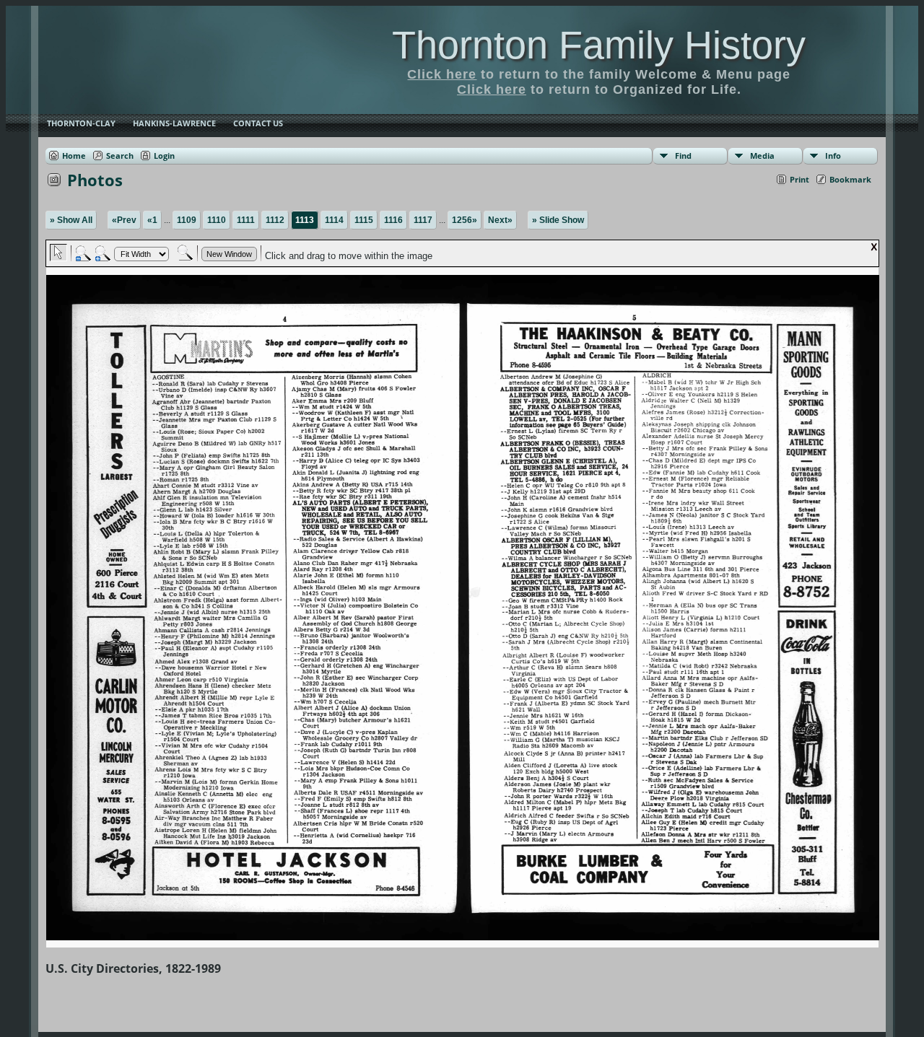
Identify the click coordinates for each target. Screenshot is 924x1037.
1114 (334, 220)
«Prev (124, 220)
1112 (275, 220)
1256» (464, 220)
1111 (246, 220)
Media (762, 155)
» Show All (71, 220)
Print (799, 179)
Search (120, 155)
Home (74, 155)
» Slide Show (558, 220)
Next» (500, 220)
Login (164, 155)
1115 (363, 220)
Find (683, 155)
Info (833, 155)
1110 (216, 220)
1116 (393, 220)
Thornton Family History (599, 44)
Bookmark (850, 179)
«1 (152, 220)
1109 (186, 220)
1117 (423, 220)
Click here (441, 74)
